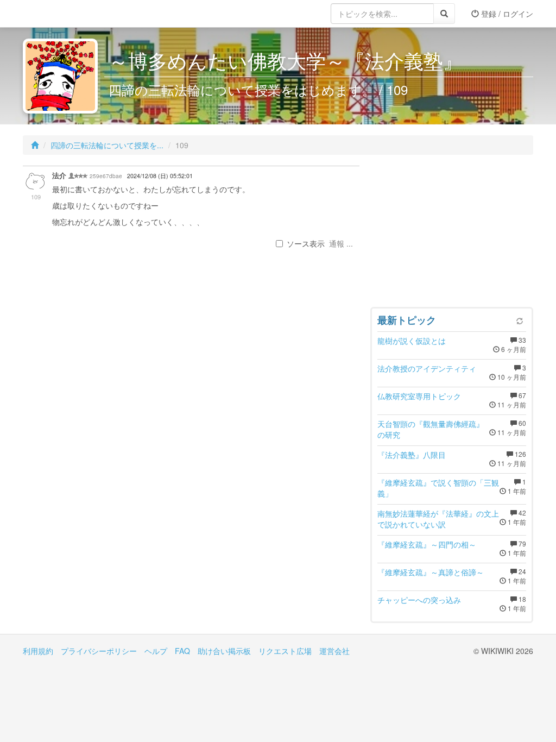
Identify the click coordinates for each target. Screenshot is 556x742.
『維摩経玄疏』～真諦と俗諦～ (430, 572)
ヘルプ (155, 650)
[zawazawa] (66, 13)
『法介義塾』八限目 (411, 454)
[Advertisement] (451, 233)
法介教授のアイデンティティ (426, 368)
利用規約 (38, 650)
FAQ (182, 650)
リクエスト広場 (285, 650)
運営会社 (334, 650)
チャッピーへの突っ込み (419, 599)
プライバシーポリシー (99, 650)
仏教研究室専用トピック (419, 396)
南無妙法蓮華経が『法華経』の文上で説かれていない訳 (438, 519)
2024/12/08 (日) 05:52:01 (160, 176)
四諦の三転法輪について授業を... (106, 145)
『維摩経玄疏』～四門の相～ (426, 544)
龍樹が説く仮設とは (411, 340)
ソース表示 (306, 243)
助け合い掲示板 (224, 650)
